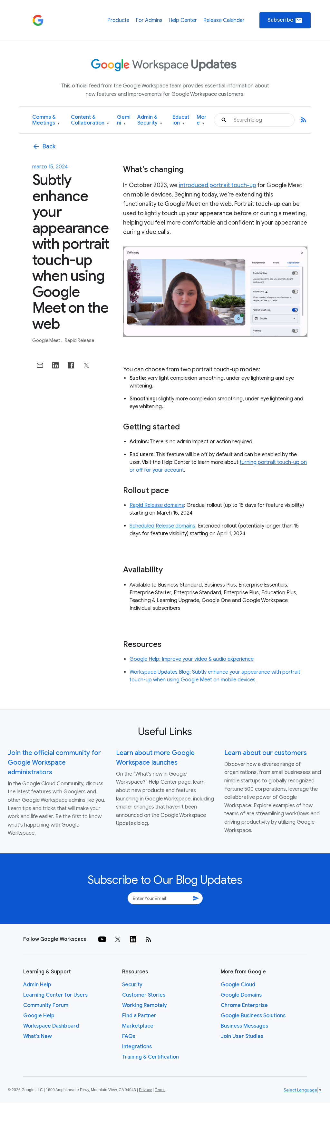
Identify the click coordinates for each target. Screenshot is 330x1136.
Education (180, 120)
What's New (37, 1036)
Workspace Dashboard (51, 1026)
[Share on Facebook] (71, 365)
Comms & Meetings (46, 120)
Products (118, 20)
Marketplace (137, 1026)
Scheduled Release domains (162, 526)
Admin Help (37, 984)
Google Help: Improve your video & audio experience (192, 659)
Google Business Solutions (253, 1015)
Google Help (38, 1015)
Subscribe (285, 20)
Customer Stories (143, 995)
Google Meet (46, 340)
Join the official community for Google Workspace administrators (54, 762)
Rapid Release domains (157, 505)
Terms (160, 1090)
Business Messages (244, 1026)
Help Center (183, 20)
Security (132, 984)
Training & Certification (150, 1057)
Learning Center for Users (55, 995)
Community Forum (45, 1005)
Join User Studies (242, 1036)
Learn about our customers (265, 753)
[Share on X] (86, 365)
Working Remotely (144, 1005)
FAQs (128, 1036)
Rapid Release (79, 340)
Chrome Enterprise (244, 1005)
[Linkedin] (133, 939)
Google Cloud (238, 984)
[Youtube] (102, 939)
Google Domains (241, 995)
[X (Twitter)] (117, 939)
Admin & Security (149, 120)
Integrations (137, 1046)
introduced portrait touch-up (217, 185)
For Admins (149, 20)
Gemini (124, 120)
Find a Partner (139, 1015)
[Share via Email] (40, 365)
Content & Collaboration (90, 120)
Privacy (145, 1090)
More (202, 120)
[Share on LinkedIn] (55, 365)
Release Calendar (224, 20)
